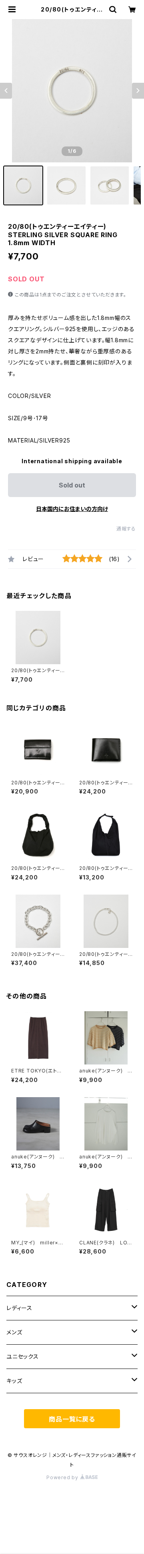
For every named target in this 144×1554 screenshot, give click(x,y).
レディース (19, 1307)
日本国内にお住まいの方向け (72, 508)
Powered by (63, 1477)
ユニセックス (22, 1356)
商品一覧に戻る (72, 1419)
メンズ (14, 1332)
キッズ (14, 1380)
